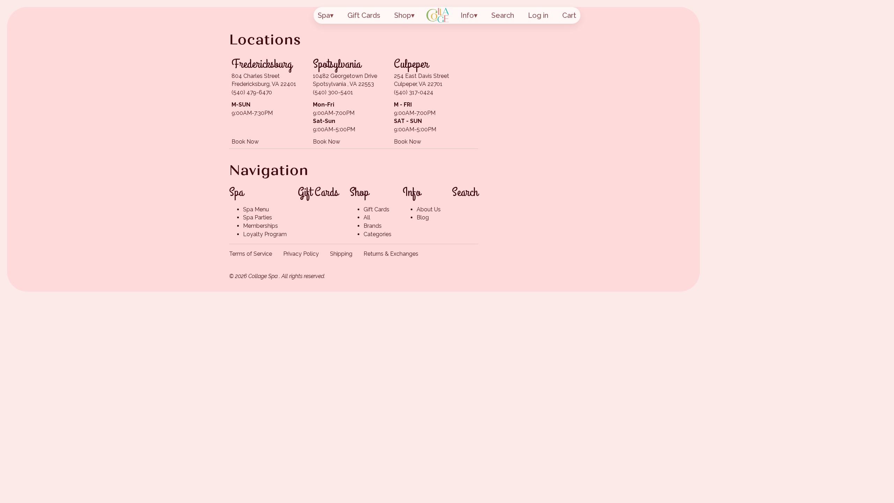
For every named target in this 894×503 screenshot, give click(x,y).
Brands (373, 226)
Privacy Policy (301, 253)
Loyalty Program (265, 234)
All (367, 217)
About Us (429, 209)
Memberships (260, 226)
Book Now (245, 141)
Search (502, 15)
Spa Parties (257, 217)
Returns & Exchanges (391, 253)
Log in (538, 15)
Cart (569, 15)
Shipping (341, 253)
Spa (324, 15)
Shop (402, 15)
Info (467, 15)
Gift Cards (363, 15)
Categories (377, 234)
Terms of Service (250, 253)
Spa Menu (256, 209)
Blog (423, 217)
